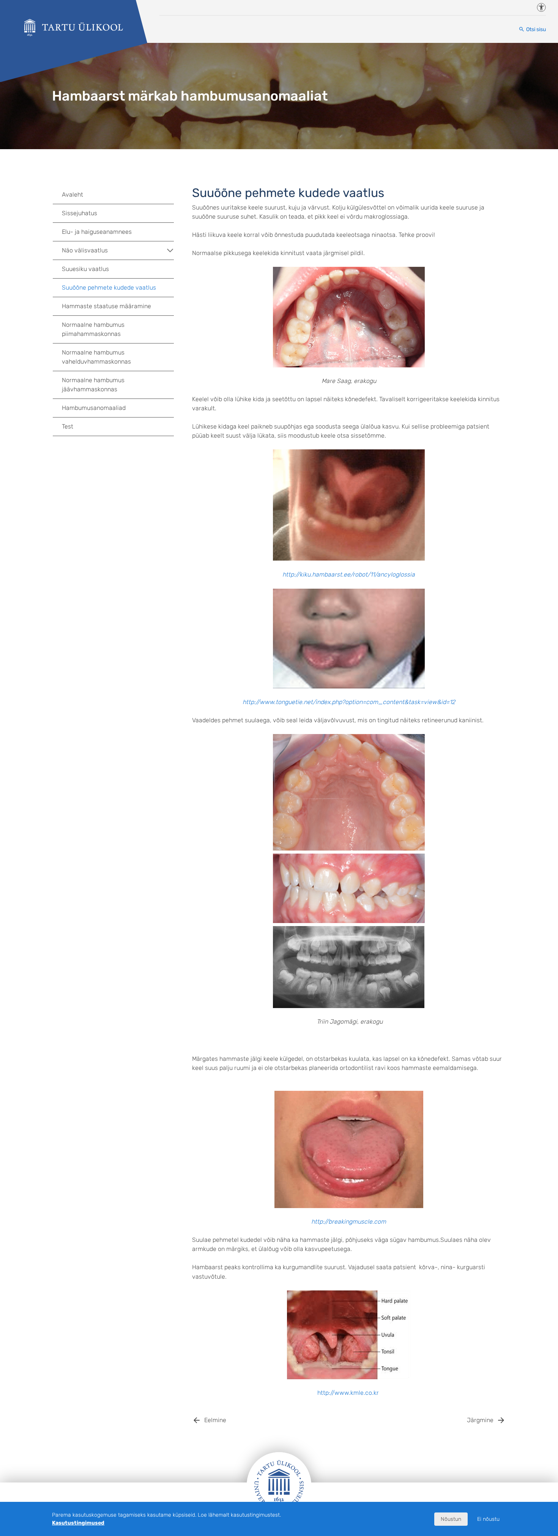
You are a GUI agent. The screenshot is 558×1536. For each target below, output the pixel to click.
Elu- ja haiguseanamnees (97, 231)
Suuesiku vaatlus (85, 269)
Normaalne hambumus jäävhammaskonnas (93, 385)
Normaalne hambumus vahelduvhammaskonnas (96, 357)
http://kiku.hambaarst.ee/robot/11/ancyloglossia (348, 574)
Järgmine (480, 1420)
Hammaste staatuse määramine (106, 306)
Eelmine (215, 1420)
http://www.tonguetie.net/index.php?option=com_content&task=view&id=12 (349, 702)
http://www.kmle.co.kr (348, 1392)
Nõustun (451, 1519)
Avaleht (72, 194)
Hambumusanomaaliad (94, 407)
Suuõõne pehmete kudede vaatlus (109, 287)
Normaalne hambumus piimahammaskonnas (93, 329)
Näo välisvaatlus (85, 250)
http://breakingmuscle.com (348, 1221)
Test (67, 426)
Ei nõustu (488, 1519)
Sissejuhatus (79, 213)
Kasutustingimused (78, 1523)
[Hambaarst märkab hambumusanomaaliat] (73, 27)
